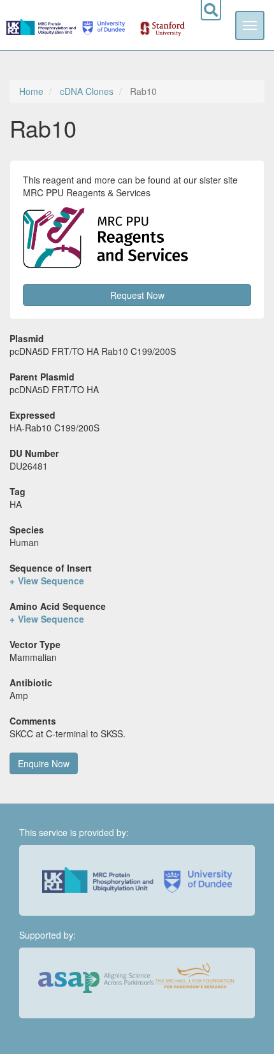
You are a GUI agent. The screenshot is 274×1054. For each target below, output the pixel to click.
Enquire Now (43, 763)
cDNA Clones (86, 91)
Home (31, 91)
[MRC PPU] (42, 25)
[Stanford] (155, 25)
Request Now (137, 295)
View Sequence (51, 580)
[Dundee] (101, 25)
